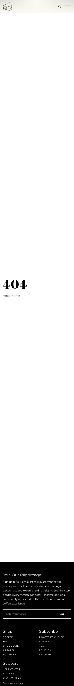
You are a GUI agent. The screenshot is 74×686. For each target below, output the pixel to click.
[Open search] (59, 6)
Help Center (11, 669)
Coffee (8, 637)
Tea (5, 641)
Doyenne (45, 654)
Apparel (9, 650)
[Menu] (68, 7)
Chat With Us (12, 678)
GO (62, 613)
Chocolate (11, 646)
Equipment (10, 654)
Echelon (45, 650)
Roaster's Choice (51, 637)
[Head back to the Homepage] (7, 7)
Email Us (9, 673)
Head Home (11, 295)
